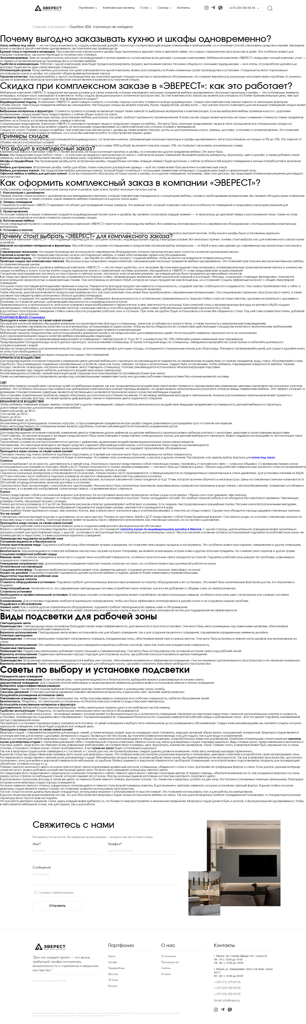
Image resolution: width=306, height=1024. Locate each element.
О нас (144, 7)
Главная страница (49, 27)
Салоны (162, 7)
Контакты (183, 7)
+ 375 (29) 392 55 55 (227, 988)
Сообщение (42, 867)
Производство (170, 962)
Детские (113, 974)
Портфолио (86, 7)
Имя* (37, 844)
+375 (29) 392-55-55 (242, 8)
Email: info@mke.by (227, 1000)
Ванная (112, 986)
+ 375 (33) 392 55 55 (227, 994)
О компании (168, 956)
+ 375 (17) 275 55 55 (227, 982)
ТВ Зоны (113, 979)
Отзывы (166, 974)
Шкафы (112, 962)
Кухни (111, 956)
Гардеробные (116, 968)
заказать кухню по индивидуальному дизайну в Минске (160, 529)
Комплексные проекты (119, 7)
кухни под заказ (263, 457)
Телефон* (115, 844)
